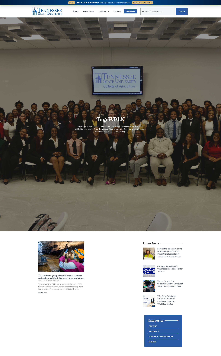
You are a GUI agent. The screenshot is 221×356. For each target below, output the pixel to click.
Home (76, 11)
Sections (102, 11)
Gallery (117, 11)
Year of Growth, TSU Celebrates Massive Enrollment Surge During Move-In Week (170, 284)
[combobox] (157, 11)
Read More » (42, 293)
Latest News (88, 11)
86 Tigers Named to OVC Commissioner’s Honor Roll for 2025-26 (170, 269)
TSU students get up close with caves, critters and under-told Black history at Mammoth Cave (61, 277)
